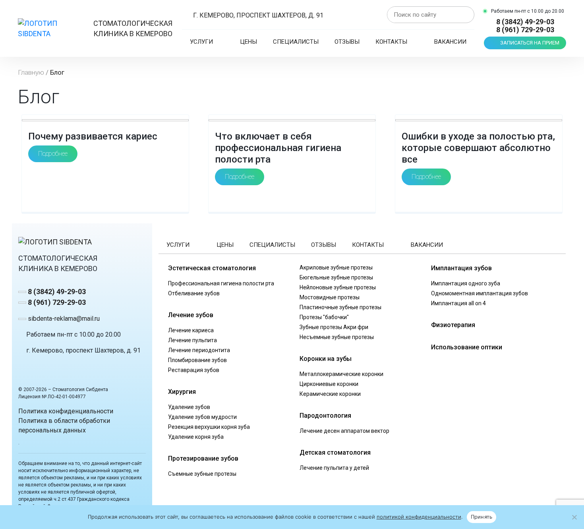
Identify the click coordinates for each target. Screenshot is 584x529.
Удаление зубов (189, 407)
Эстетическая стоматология (212, 268)
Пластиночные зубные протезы (340, 307)
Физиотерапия (453, 325)
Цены (248, 41)
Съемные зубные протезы (202, 474)
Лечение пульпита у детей (334, 468)
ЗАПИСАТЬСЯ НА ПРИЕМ (529, 43)
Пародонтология (325, 415)
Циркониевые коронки (329, 384)
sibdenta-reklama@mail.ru (63, 318)
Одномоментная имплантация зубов (479, 293)
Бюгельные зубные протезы (336, 277)
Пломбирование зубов (197, 360)
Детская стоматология (335, 452)
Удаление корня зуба (196, 437)
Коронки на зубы (326, 358)
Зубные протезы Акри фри (334, 327)
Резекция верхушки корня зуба (209, 427)
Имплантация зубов (461, 268)
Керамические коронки (330, 394)
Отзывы (347, 41)
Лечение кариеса (191, 330)
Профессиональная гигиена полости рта (221, 283)
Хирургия (182, 391)
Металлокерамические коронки (341, 374)
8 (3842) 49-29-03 (525, 22)
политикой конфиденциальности (419, 516)
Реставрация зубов (193, 370)
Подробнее (53, 153)
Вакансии (450, 41)
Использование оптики (466, 347)
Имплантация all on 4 (458, 303)
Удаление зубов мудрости (202, 417)
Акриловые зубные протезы (336, 267)
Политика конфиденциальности (65, 411)
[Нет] (574, 517)
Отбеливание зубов (194, 293)
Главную (31, 72)
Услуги (201, 41)
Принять (482, 516)
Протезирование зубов (203, 458)
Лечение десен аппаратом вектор (344, 431)
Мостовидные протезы (330, 297)
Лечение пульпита (192, 340)
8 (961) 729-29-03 (525, 30)
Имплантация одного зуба (465, 283)
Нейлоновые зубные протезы (338, 287)
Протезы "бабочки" (324, 317)
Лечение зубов (190, 315)
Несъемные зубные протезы (337, 337)
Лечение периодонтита (199, 350)
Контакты (391, 41)
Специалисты (296, 41)
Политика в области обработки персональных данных (64, 425)
